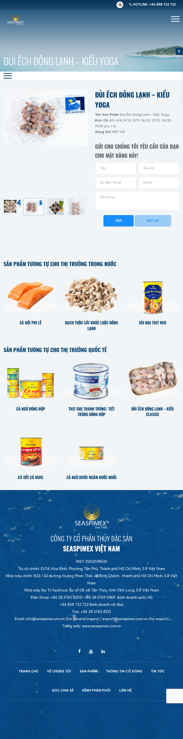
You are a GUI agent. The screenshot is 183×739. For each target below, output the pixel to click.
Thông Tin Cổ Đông (124, 671)
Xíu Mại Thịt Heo (152, 323)
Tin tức (157, 671)
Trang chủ (28, 671)
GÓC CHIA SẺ (63, 690)
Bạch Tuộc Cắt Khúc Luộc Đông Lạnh (91, 325)
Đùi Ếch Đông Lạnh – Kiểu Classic (152, 411)
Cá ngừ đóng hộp (30, 409)
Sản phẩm (88, 671)
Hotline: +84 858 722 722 (154, 4)
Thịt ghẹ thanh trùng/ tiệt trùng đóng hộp (92, 411)
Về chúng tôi (59, 671)
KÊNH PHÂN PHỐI (96, 690)
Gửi (119, 220)
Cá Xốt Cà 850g (30, 477)
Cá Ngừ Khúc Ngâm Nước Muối (91, 477)
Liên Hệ (125, 690)
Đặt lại (153, 220)
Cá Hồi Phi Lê (30, 323)
